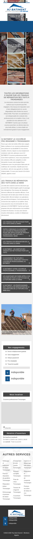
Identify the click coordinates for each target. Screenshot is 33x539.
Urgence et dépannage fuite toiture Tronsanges (27, 464)
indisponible (17, 372)
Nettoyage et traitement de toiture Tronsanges (6, 465)
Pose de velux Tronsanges (17, 482)
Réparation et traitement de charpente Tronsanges (27, 477)
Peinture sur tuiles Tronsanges (17, 474)
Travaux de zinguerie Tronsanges (17, 490)
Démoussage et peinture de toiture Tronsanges (6, 495)
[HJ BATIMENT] (16, 8)
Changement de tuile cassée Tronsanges (17, 464)
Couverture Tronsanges (17, 497)
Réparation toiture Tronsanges (6, 486)
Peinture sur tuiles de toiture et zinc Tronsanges (27, 491)
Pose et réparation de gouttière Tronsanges (6, 477)
